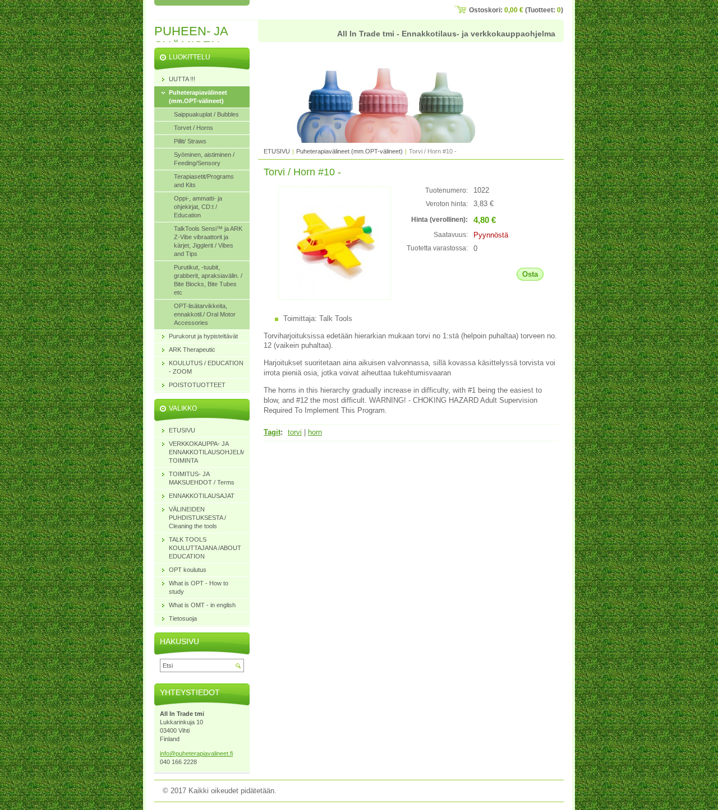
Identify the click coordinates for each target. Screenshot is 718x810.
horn (315, 432)
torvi (295, 432)
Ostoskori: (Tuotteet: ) (516, 10)
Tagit (272, 432)
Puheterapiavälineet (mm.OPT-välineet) (349, 151)
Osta (530, 274)
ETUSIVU (277, 151)
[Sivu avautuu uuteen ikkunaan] (334, 297)
